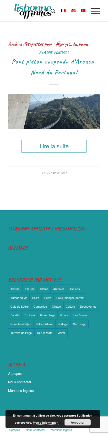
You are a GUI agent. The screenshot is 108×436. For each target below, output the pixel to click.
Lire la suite (54, 146)
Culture (70, 306)
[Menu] (92, 10)
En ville (14, 315)
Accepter (78, 422)
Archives (58, 289)
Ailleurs (15, 289)
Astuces (74, 289)
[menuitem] (50, 10)
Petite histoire (44, 324)
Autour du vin (18, 298)
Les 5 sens (80, 315)
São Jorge (79, 324)
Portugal (61, 52)
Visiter (61, 332)
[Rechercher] (50, 10)
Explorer (29, 315)
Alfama (44, 289)
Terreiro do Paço (21, 332)
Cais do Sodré (19, 306)
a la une (45, 52)
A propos (15, 373)
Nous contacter (19, 381)
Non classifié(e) (20, 324)
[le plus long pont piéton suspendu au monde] (54, 111)
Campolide (40, 306)
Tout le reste (44, 332)
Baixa (35, 298)
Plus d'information (45, 422)
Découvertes (88, 306)
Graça (64, 315)
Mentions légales (21, 390)
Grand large (47, 315)
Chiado (56, 306)
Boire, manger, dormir (70, 298)
